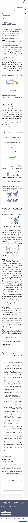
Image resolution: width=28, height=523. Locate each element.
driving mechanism (15, 38)
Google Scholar (15, 364)
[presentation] (9, 96)
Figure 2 (8, 164)
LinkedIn (22, 503)
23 (19, 262)
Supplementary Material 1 (13, 95)
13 (15, 53)
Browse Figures (9, 24)
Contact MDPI (2, 505)
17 (7, 60)
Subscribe (3, 515)
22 (18, 142)
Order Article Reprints (19, 7)
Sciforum (15, 503)
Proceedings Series (16, 508)
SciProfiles (15, 506)
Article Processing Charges (4, 503)
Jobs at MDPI (2, 506)
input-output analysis (10, 38)
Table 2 (14, 148)
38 (4, 300)
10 (11, 56)
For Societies (9, 507)
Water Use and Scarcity (11, 23)
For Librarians (9, 505)
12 (14, 53)
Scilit (20, 364)
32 (17, 281)
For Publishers (9, 506)
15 (12, 56)
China (17, 38)
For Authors (9, 503)
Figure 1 (3, 76)
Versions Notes (13, 24)
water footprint (6, 38)
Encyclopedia (15, 507)
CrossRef (18, 364)
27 (21, 305)
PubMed (16, 395)
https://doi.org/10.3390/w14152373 (11, 20)
